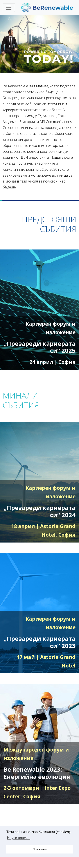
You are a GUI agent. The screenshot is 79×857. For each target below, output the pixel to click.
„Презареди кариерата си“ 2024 (39, 511)
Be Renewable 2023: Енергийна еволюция (37, 773)
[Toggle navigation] (9, 7)
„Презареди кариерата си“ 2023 (39, 642)
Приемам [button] (39, 849)
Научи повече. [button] (18, 838)
